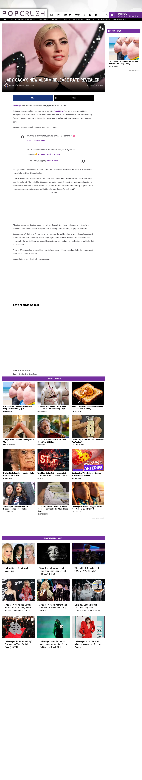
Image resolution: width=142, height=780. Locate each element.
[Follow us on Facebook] (101, 15)
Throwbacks (56, 19)
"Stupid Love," (59, 111)
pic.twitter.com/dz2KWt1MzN (49, 154)
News (58, 15)
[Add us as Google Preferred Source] (90, 15)
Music (77, 15)
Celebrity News (27, 374)
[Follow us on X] (106, 15)
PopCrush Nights (119, 19)
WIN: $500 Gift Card (17, 19)
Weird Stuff (90, 19)
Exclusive (67, 15)
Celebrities (31, 19)
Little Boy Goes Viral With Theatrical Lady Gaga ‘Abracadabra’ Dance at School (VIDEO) (88, 607)
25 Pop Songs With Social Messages (16, 569)
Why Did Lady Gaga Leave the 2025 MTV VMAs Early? (87, 569)
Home (51, 15)
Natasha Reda (13, 85)
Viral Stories (43, 19)
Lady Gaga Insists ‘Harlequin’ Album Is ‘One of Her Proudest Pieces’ (88, 644)
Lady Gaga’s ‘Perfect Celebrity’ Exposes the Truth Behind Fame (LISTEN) (18, 644)
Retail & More (78, 19)
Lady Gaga (17, 106)
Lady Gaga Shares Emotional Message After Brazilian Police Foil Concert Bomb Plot (53, 644)
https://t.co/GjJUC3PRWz (36, 140)
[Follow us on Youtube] (95, 15)
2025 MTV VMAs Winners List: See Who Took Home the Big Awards (53, 607)
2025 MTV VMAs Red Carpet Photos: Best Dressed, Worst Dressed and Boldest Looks (17, 607)
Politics (67, 19)
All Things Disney (104, 19)
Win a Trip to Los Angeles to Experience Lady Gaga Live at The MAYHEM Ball (52, 571)
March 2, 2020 (51, 161)
